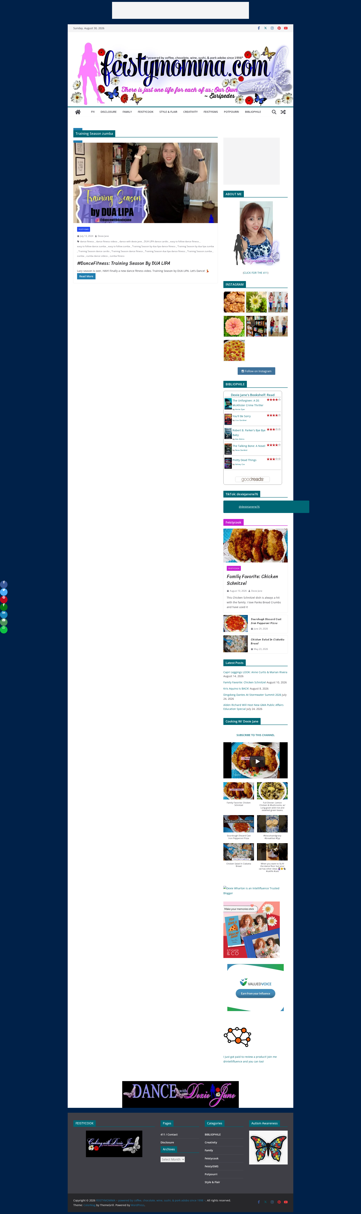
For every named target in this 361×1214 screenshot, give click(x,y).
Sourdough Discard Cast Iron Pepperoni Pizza (266, 621)
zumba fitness (117, 256)
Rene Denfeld (241, 450)
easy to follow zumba (119, 246)
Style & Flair (168, 112)
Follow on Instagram (258, 371)
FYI (93, 112)
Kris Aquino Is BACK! (236, 688)
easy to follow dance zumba (91, 246)
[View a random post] (283, 112)
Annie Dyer (240, 409)
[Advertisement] (180, 10)
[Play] (257, 761)
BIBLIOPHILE (253, 112)
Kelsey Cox (240, 464)
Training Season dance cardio (93, 251)
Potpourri (231, 112)
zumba (80, 256)
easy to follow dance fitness (184, 241)
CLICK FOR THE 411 (256, 272)
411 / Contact (169, 1134)
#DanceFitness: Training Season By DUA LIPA (123, 263)
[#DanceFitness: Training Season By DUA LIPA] (145, 183)
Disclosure (109, 112)
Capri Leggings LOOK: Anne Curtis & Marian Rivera (255, 672)
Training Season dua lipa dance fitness (165, 251)
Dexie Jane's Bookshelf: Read (253, 395)
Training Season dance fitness (127, 251)
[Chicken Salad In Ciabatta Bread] (235, 644)
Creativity (190, 112)
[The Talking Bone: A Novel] (228, 446)
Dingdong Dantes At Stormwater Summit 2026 (252, 695)
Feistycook (145, 112)
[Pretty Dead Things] (228, 460)
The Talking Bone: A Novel (249, 446)
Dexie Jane (103, 236)
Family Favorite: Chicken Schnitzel (252, 580)
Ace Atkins (239, 439)
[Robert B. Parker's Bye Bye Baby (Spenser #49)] (228, 430)
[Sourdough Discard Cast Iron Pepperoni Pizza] (235, 624)
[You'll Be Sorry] (228, 416)
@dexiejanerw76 (249, 506)
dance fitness (87, 241)
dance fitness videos (106, 241)
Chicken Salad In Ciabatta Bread (267, 641)
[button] (239, 796)
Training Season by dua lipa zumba (195, 246)
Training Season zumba (199, 251)
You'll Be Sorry (242, 416)
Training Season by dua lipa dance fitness (153, 246)
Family (127, 112)
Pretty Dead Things (244, 460)
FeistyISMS (211, 112)
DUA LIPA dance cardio (156, 241)
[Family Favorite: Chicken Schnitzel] (255, 545)
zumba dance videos (97, 256)
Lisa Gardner (241, 420)
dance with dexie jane (130, 241)
